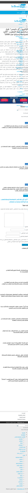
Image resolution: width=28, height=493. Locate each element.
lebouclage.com (20, 422)
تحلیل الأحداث (22, 447)
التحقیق (21, 441)
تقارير (21, 469)
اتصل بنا (23, 2)
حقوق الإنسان (19, 471)
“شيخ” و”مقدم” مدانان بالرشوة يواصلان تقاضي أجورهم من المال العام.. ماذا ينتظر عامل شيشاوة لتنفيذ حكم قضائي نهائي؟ (15, 189)
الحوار (21, 443)
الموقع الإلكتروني (24, 236)
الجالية (21, 461)
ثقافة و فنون (19, 105)
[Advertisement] (14, 397)
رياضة (21, 476)
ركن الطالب (20, 473)
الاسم (26, 230)
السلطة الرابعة (19, 463)
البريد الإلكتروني (24, 233)
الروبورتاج (21, 37)
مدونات (21, 480)
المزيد (24, 455)
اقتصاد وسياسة (19, 457)
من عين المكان (21, 449)
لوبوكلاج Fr (20, 92)
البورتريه (21, 18)
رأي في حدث (20, 453)
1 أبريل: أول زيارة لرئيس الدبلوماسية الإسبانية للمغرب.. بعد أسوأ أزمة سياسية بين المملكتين (14, 200)
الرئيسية (23, 12)
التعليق (26, 227)
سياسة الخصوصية (21, 419)
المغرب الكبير (20, 465)
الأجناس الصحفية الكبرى (20, 16)
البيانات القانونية (21, 415)
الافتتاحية (23, 14)
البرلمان (21, 459)
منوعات (21, 484)
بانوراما (26, 123)
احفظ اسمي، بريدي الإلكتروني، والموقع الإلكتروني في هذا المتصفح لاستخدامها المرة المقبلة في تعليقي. (14, 241)
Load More (25, 194)
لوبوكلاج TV (22, 451)
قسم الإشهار (22, 417)
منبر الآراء (20, 482)
